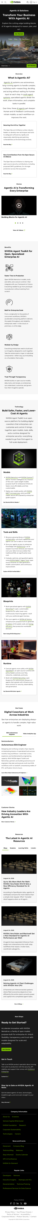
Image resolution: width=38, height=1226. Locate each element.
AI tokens (9, 624)
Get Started (6, 1049)
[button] (27, 3)
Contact (33, 1217)
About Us (6, 1117)
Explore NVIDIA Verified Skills (11, 571)
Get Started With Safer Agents (12, 691)
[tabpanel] (19, 768)
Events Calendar (22, 1155)
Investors (15, 1117)
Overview (4, 66)
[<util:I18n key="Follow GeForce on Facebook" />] (11, 1203)
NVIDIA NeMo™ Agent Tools (19, 560)
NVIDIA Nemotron (12, 477)
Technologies (7, 1134)
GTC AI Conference (10, 1159)
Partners (17, 1175)
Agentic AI (8, 82)
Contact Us (4, 1076)
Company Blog (18, 1146)
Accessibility (25, 1214)
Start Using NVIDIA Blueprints (11, 633)
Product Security (23, 1217)
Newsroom (7, 1146)
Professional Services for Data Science (17, 1188)
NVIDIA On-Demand (10, 1163)
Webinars (19, 1150)
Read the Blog (7, 144)
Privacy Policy (10, 1212)
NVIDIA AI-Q (21, 546)
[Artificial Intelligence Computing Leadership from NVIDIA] (15, 2)
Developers (7, 1175)
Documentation (8, 1184)
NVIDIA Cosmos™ (27, 477)
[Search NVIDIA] (5, 2)
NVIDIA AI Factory (26, 619)
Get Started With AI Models (11, 502)
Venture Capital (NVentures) (13, 1121)
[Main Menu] (2, 2)
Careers (18, 1134)
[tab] (12, 734)
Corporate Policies (8, 1217)
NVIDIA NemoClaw (19, 678)
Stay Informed (5, 1102)
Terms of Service (13, 1214)
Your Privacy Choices (24, 1212)
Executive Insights (9, 1180)
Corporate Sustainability (12, 1129)
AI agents (21, 108)
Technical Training (23, 1184)
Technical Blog (8, 1150)
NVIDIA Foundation (10, 1125)
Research (22, 1125)
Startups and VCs (25, 1180)
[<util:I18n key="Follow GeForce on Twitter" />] (21, 1203)
